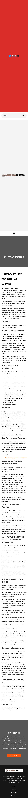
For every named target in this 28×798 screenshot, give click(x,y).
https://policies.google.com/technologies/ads (16, 457)
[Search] (24, 115)
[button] (14, 233)
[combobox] (11, 115)
